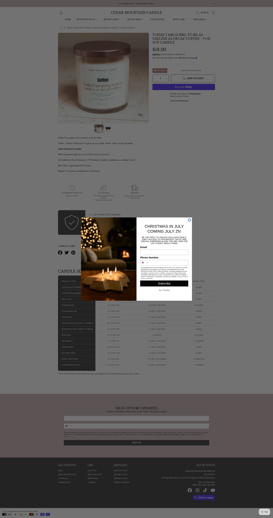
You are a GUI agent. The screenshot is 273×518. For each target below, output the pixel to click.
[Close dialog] (189, 220)
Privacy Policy (182, 276)
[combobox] (144, 262)
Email (143, 247)
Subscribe (164, 283)
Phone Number (149, 257)
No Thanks (164, 290)
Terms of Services (146, 278)
